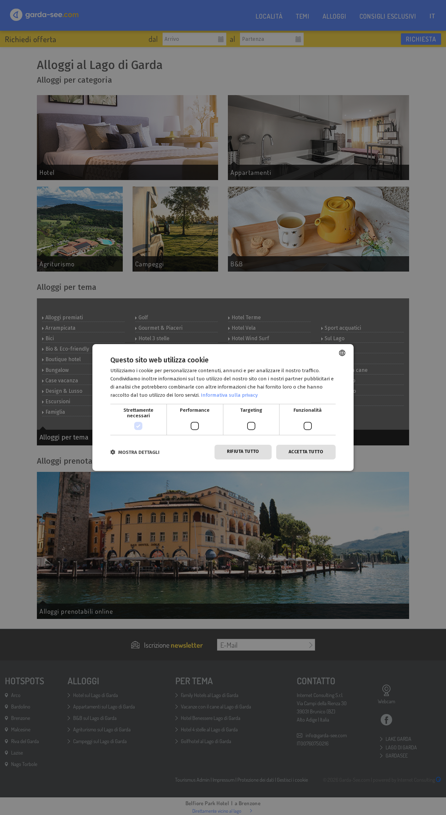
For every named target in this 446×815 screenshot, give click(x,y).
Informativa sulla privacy (229, 395)
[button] (134, 452)
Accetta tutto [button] (306, 452)
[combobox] (342, 353)
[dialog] (223, 407)
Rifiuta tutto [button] (243, 451)
